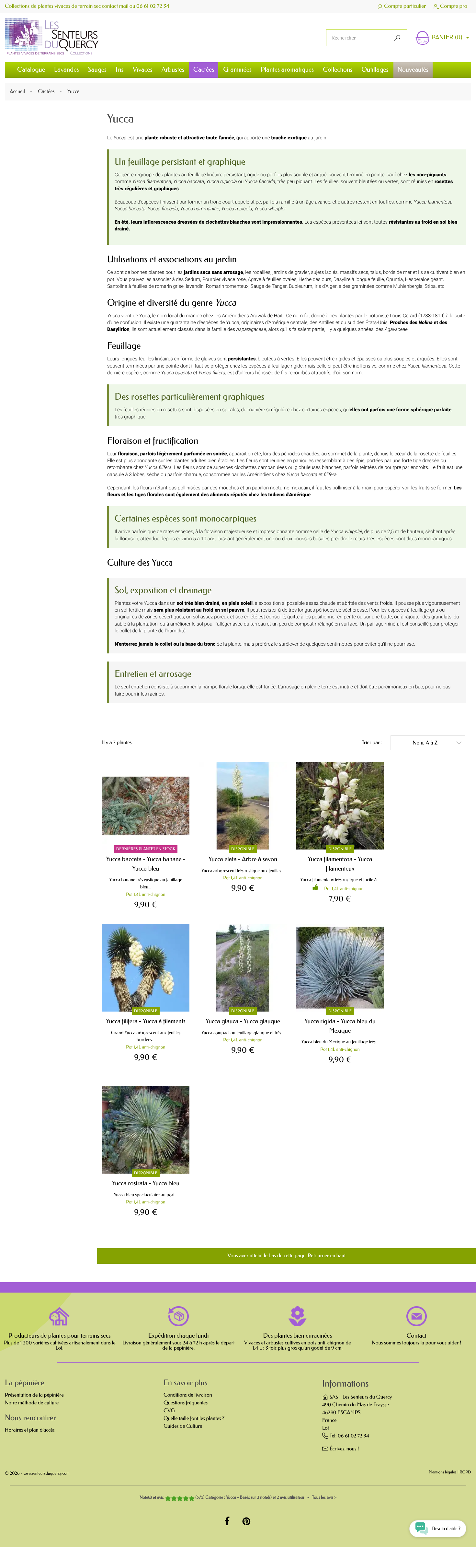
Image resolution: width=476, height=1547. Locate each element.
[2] (173, 1498)
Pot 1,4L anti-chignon (145, 894)
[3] (179, 1498)
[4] (185, 1498)
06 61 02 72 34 (152, 6)
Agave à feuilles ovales (272, 279)
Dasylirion (118, 329)
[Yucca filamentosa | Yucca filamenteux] (340, 806)
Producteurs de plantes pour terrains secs (59, 1335)
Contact (416, 1335)
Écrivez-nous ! (344, 1449)
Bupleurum (300, 286)
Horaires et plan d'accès (30, 1430)
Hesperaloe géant (424, 279)
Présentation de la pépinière (34, 1395)
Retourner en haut (327, 1256)
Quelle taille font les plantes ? (194, 1418)
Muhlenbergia (408, 286)
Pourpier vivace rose (224, 279)
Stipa (430, 286)
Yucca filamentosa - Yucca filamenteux (340, 863)
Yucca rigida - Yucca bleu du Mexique (340, 1025)
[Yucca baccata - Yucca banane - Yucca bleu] (145, 806)
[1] (168, 1498)
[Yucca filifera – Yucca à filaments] (145, 968)
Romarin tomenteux (227, 286)
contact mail (115, 6)
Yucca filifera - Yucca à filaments (145, 1021)
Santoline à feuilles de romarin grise (145, 286)
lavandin (195, 286)
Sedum (192, 279)
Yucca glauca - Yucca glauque (243, 1021)
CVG (169, 1411)
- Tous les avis (238, 1497)
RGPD (465, 1473)
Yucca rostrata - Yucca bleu (145, 1183)
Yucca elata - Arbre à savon (243, 859)
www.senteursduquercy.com (47, 1473)
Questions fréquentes (186, 1403)
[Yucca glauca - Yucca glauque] (243, 968)
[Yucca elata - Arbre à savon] (243, 806)
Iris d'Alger (325, 286)
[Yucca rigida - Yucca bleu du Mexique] (340, 968)
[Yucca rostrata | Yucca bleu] (145, 1130)
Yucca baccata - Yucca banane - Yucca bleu (146, 863)
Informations (345, 1383)
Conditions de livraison (188, 1395)
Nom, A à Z (437, 743)
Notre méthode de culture (32, 1403)
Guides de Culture (183, 1426)
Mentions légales (443, 1473)
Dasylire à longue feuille (359, 279)
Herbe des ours (315, 279)
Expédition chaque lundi (178, 1335)
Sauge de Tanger (269, 286)
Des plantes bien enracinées (297, 1335)
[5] (191, 1498)
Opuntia (394, 279)
